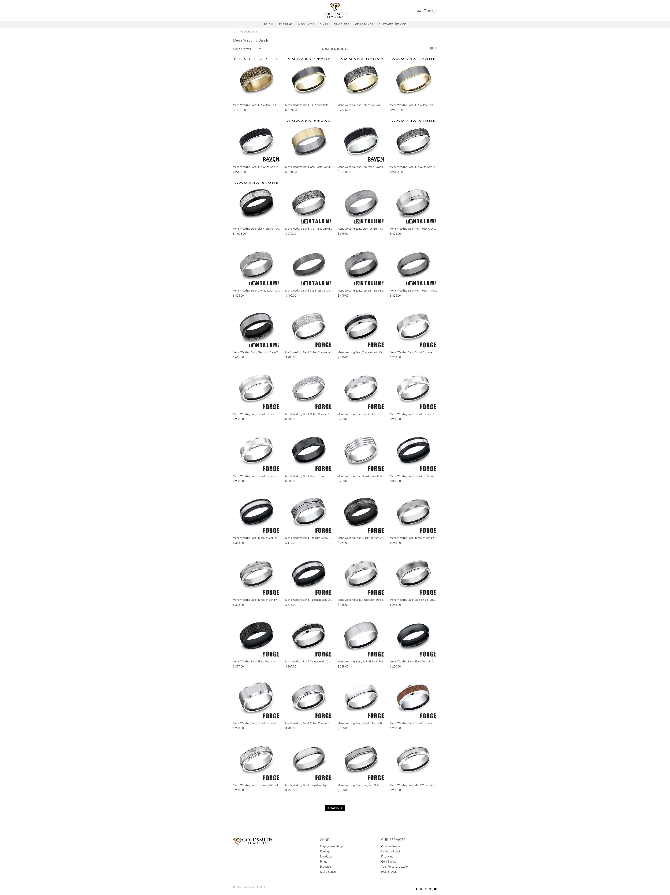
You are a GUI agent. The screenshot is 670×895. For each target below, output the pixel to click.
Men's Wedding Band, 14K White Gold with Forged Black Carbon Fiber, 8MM (361, 167)
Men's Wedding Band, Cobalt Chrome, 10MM (413, 414)
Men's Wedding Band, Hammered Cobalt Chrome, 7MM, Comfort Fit (256, 785)
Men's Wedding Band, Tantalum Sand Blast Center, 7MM (361, 290)
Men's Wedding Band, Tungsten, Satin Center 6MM (361, 785)
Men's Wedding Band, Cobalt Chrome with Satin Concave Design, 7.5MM (413, 352)
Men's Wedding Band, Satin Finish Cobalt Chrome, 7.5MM (361, 661)
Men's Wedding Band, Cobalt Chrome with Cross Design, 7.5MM (308, 352)
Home (235, 32)
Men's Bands (328, 871)
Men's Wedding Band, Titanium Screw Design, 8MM (308, 537)
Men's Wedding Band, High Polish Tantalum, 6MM (413, 290)
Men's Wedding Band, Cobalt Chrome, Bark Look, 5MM (308, 414)
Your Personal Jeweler (394, 866)
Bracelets (326, 866)
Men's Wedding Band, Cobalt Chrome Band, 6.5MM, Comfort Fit (361, 723)
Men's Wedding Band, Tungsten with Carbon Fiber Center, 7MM (308, 661)
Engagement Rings (331, 846)
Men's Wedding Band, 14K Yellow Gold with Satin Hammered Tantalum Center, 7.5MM (361, 105)
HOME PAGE (389, 871)
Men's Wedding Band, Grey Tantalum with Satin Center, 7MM (256, 290)
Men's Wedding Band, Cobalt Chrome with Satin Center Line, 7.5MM (256, 414)
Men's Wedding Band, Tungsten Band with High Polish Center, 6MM (413, 537)
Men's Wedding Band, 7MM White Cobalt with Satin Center (413, 785)
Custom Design (390, 846)
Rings (323, 861)
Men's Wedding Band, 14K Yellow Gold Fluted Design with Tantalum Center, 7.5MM (413, 105)
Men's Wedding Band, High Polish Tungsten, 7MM (361, 599)
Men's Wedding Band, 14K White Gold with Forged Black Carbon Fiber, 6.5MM (256, 167)
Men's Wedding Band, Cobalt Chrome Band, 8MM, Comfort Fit (308, 723)
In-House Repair (391, 851)
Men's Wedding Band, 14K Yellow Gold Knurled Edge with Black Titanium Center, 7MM (308, 105)
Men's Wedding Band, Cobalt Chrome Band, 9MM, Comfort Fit (256, 723)
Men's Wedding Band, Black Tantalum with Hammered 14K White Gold (256, 228)
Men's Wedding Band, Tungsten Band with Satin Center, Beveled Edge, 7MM (256, 599)
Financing (387, 856)
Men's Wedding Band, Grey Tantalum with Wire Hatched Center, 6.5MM (308, 228)
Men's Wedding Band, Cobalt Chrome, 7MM (256, 476)
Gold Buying (388, 861)
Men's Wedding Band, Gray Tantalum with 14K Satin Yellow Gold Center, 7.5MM (308, 167)
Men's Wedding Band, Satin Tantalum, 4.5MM (308, 290)
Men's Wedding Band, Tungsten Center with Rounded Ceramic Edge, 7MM (256, 537)
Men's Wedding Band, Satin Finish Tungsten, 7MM (413, 599)
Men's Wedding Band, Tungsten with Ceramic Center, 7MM (361, 352)
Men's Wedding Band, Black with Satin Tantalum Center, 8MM (256, 352)
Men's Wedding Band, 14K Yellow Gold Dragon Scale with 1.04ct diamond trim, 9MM (256, 105)
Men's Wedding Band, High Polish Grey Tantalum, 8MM (413, 228)
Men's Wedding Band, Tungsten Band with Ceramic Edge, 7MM (308, 599)
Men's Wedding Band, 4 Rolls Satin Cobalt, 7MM (361, 476)
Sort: (235, 48)
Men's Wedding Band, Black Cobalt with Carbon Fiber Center (256, 661)
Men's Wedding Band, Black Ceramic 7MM (308, 476)
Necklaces (326, 856)
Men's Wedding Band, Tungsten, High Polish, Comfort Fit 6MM (308, 785)
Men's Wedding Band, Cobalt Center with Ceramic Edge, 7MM (413, 476)
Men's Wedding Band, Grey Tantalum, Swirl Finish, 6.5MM (361, 228)
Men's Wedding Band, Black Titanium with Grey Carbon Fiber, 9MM (361, 537)
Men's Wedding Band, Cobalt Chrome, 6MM (361, 414)
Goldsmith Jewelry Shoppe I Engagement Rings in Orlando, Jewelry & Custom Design (335, 10)
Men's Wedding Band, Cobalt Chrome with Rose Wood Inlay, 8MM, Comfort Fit (413, 723)
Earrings (325, 851)
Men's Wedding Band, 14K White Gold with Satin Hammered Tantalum (413, 167)
